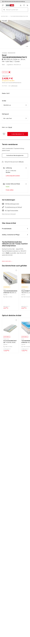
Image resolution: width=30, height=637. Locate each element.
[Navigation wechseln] (3, 5)
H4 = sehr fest (7, 118)
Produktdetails (7, 228)
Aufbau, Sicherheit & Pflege (11, 234)
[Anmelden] (20, 5)
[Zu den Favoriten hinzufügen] (4, 134)
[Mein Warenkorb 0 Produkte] (27, 5)
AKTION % (5, 72)
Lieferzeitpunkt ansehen (13, 175)
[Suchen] (4, 10)
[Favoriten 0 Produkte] (24, 5)
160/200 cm (7, 105)
